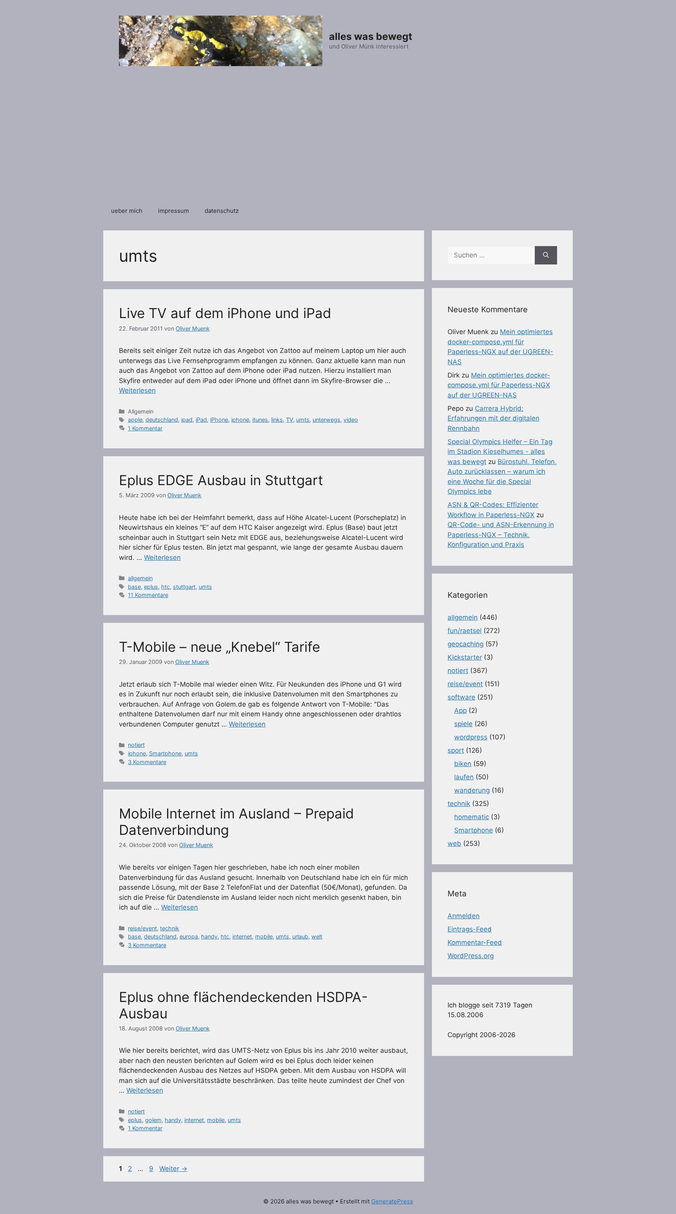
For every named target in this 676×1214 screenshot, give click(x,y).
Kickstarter (465, 657)
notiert (136, 744)
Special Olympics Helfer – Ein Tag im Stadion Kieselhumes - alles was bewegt (500, 452)
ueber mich (126, 210)
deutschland (162, 419)
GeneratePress (392, 1201)
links (277, 419)
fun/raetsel (465, 631)
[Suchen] (546, 255)
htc (165, 586)
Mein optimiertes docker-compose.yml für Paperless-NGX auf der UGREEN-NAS (499, 385)
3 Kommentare (147, 762)
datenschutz (222, 210)
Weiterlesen (137, 390)
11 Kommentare (148, 595)
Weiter (173, 1169)
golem (153, 1120)
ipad (186, 419)
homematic (471, 817)
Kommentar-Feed (475, 942)
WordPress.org (471, 956)
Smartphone (165, 753)
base (134, 586)
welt (316, 936)
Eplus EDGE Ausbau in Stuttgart (221, 480)
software (461, 697)
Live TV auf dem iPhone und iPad (225, 313)
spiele (463, 724)
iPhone (219, 419)
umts (302, 419)
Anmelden (464, 916)
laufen (464, 777)
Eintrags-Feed (470, 929)
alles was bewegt (370, 36)
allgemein (140, 578)
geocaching (466, 644)
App (460, 710)
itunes (260, 419)
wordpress (470, 737)
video (350, 419)
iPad (201, 419)
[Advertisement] (338, 140)
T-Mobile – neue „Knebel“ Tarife (219, 646)
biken (462, 764)
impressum (173, 210)
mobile (264, 936)
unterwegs (326, 419)
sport (456, 750)
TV (289, 419)
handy (209, 936)
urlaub (300, 936)
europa (189, 936)
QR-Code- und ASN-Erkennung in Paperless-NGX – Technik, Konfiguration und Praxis (501, 535)
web (454, 843)
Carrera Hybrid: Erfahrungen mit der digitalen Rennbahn (493, 418)
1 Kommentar (145, 428)
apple (135, 419)
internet (242, 936)
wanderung (472, 790)
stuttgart (184, 586)
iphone (240, 419)
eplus (151, 586)
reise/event (142, 928)
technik (169, 928)
